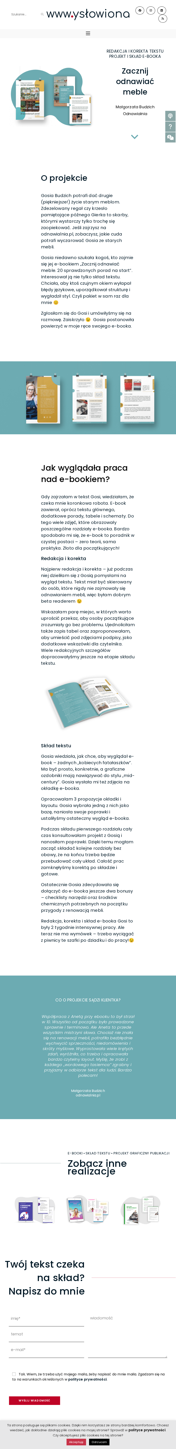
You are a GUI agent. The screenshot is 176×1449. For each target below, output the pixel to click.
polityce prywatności (87, 1379)
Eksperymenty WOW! (87, 1209)
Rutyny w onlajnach (141, 1209)
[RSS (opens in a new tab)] (162, 19)
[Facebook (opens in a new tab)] (139, 10)
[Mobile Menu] (88, 33)
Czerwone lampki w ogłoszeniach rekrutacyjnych (35, 1209)
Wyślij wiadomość (34, 1400)
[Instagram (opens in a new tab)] (150, 10)
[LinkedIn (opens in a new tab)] (161, 10)
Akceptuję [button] (76, 1442)
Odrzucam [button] (99, 1442)
